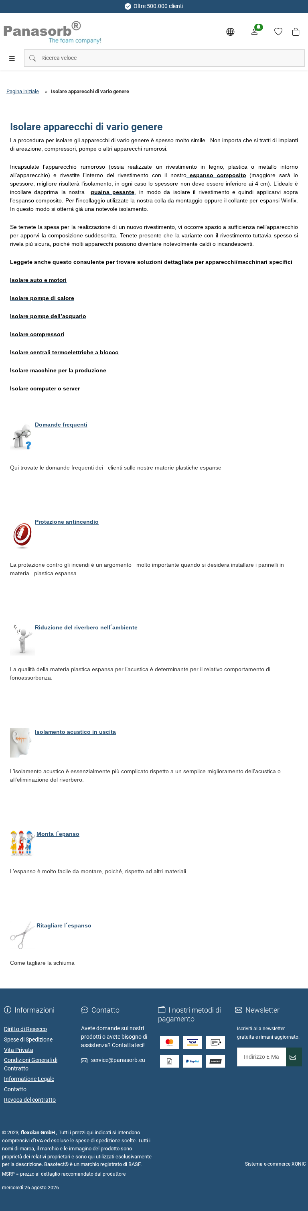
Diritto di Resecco (25, 1029)
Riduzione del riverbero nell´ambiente (86, 627)
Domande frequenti (61, 424)
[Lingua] (230, 32)
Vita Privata (18, 1050)
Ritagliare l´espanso (63, 925)
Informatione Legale (29, 1079)
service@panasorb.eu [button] (118, 1060)
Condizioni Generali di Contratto (30, 1064)
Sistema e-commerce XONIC (275, 1164)
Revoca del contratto (30, 1100)
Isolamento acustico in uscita (75, 732)
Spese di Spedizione (28, 1039)
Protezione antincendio (67, 522)
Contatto (15, 1089)
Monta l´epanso (57, 834)
